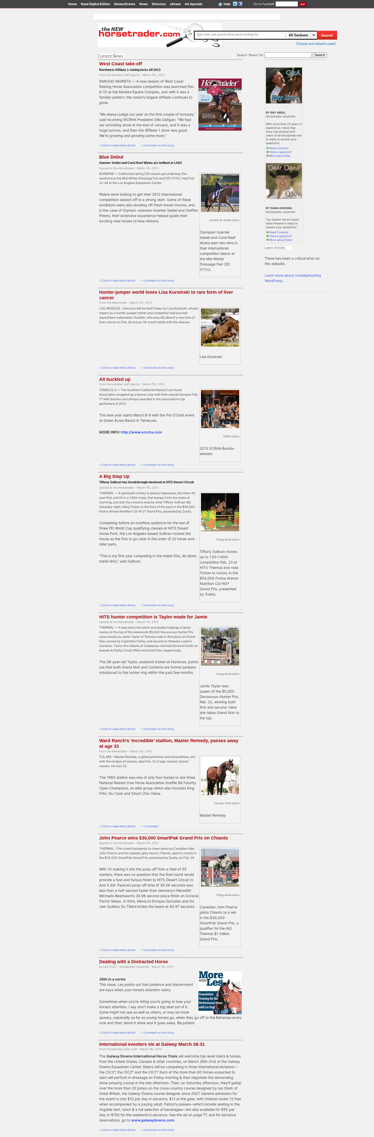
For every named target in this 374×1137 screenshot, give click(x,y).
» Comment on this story (157, 145)
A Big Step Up (114, 476)
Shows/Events (124, 4)
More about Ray (279, 156)
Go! (302, 4)
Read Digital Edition (95, 4)
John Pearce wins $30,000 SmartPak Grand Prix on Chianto (163, 837)
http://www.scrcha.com (141, 432)
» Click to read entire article (117, 145)
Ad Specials (194, 4)
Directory (159, 4)
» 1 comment (149, 826)
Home (72, 4)
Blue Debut (111, 157)
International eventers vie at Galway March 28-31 (152, 1044)
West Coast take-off (120, 63)
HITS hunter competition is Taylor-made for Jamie (153, 616)
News (143, 4)
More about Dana (280, 240)
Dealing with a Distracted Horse (133, 961)
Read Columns (279, 148)
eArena (175, 4)
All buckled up (115, 379)
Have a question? (280, 152)
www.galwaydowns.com (152, 1120)
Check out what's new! (316, 43)
